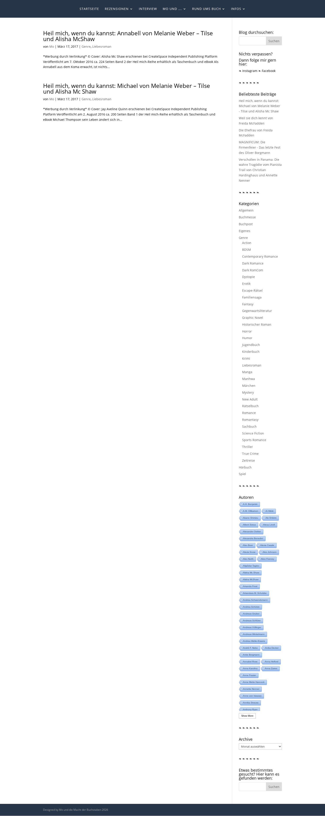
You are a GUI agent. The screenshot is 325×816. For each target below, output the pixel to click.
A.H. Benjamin (250, 504)
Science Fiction (253, 433)
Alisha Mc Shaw (251, 572)
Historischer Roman (256, 324)
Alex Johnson (270, 552)
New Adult (250, 399)
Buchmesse (247, 217)
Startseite (89, 9)
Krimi (246, 358)
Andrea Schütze (251, 607)
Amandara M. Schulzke (255, 593)
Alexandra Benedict (253, 538)
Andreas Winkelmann (254, 634)
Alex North (248, 559)
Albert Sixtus (249, 524)
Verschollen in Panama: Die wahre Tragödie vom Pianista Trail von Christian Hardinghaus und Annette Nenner (260, 170)
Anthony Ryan (250, 709)
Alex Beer (248, 545)
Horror (247, 331)
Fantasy (247, 304)
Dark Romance (253, 263)
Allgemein (246, 210)
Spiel (242, 474)
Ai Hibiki (269, 511)
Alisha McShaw (250, 579)
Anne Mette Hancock (253, 682)
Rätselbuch (250, 406)
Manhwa (248, 379)
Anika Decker (272, 648)
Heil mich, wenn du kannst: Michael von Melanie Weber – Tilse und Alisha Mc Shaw (126, 88)
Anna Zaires (271, 668)
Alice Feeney (267, 559)
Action (246, 243)
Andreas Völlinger (252, 627)
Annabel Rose (250, 661)
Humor (247, 338)
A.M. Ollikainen (250, 511)
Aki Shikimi (271, 518)
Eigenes (244, 231)
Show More (247, 715)
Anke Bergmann (251, 655)
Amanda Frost (250, 586)
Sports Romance (254, 440)
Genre (86, 46)
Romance (249, 413)
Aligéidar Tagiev (251, 566)
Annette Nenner (251, 689)
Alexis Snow (249, 552)
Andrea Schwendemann (255, 600)
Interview (148, 9)
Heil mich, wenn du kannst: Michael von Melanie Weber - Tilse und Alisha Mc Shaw (259, 106)
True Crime (250, 453)
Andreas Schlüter (252, 620)
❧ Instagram (248, 71)
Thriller (247, 447)
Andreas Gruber (251, 613)
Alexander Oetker (252, 531)
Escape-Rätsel (252, 290)
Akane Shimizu (250, 518)
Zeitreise (248, 460)
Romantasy (250, 419)
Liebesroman (101, 46)
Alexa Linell (269, 524)
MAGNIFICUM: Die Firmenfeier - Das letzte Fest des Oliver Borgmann (259, 147)
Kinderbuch (251, 351)
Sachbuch (249, 426)
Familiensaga (252, 297)
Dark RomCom (252, 270)
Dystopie (248, 277)
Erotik (246, 283)
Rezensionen (117, 9)
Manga (247, 372)
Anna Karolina (250, 668)
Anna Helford (271, 661)
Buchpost (246, 224)
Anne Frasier (249, 675)
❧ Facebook (266, 71)
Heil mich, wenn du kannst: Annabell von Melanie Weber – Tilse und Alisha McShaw (128, 36)
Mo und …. (172, 9)
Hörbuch (245, 467)
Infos (236, 9)
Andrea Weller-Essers (254, 641)
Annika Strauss (250, 702)
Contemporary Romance (260, 256)
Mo (51, 46)
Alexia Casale (267, 545)
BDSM (246, 249)
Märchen (248, 385)
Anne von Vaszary (252, 696)
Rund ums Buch (206, 9)
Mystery (248, 392)
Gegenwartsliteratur (257, 311)
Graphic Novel (252, 317)
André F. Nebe (250, 648)
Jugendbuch (251, 345)
